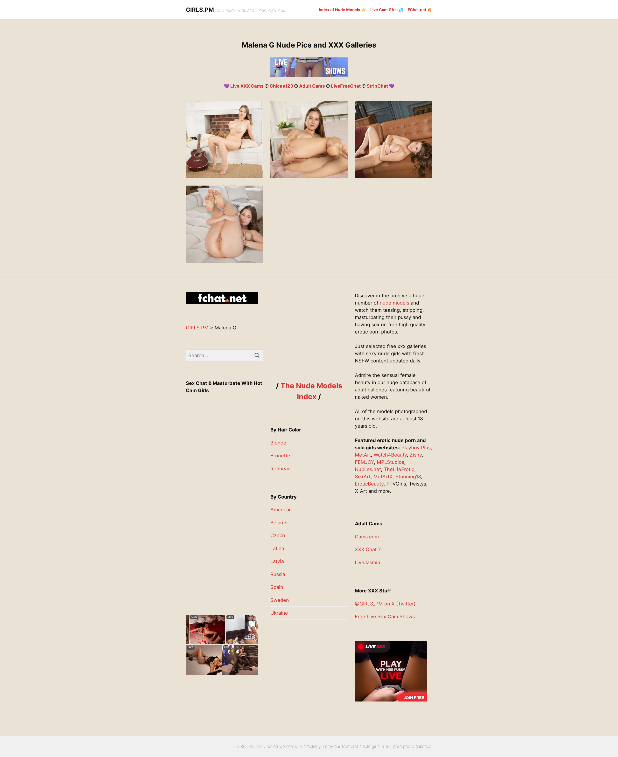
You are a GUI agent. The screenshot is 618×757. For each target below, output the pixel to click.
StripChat (377, 86)
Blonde (278, 443)
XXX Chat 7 (368, 549)
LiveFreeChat (346, 86)
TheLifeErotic (399, 469)
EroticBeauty (369, 484)
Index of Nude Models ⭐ (342, 9)
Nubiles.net (368, 469)
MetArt (363, 455)
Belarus (278, 523)
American (281, 510)
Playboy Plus (416, 448)
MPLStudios (390, 462)
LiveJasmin (367, 562)
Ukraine (279, 613)
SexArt (363, 476)
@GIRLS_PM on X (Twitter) (385, 604)
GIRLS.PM (200, 9)
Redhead (280, 469)
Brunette (280, 455)
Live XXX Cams (247, 86)
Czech (277, 535)
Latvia (277, 561)
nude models (394, 303)
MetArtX (383, 476)
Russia (277, 574)
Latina (277, 548)
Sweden (279, 600)
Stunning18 (408, 476)
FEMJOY (364, 462)
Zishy (416, 455)
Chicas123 (281, 86)
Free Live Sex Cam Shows (385, 616)
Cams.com (367, 537)
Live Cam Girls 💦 (386, 9)
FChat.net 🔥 (420, 9)
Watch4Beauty (390, 455)
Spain (276, 587)
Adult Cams (312, 86)
